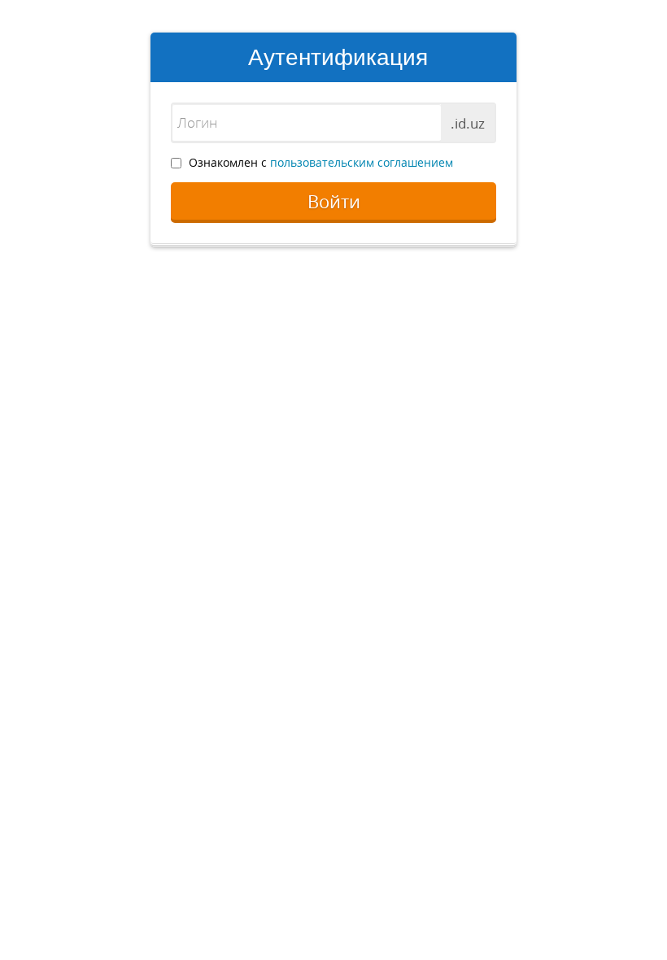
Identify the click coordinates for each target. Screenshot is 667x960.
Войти (333, 201)
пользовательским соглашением (361, 162)
